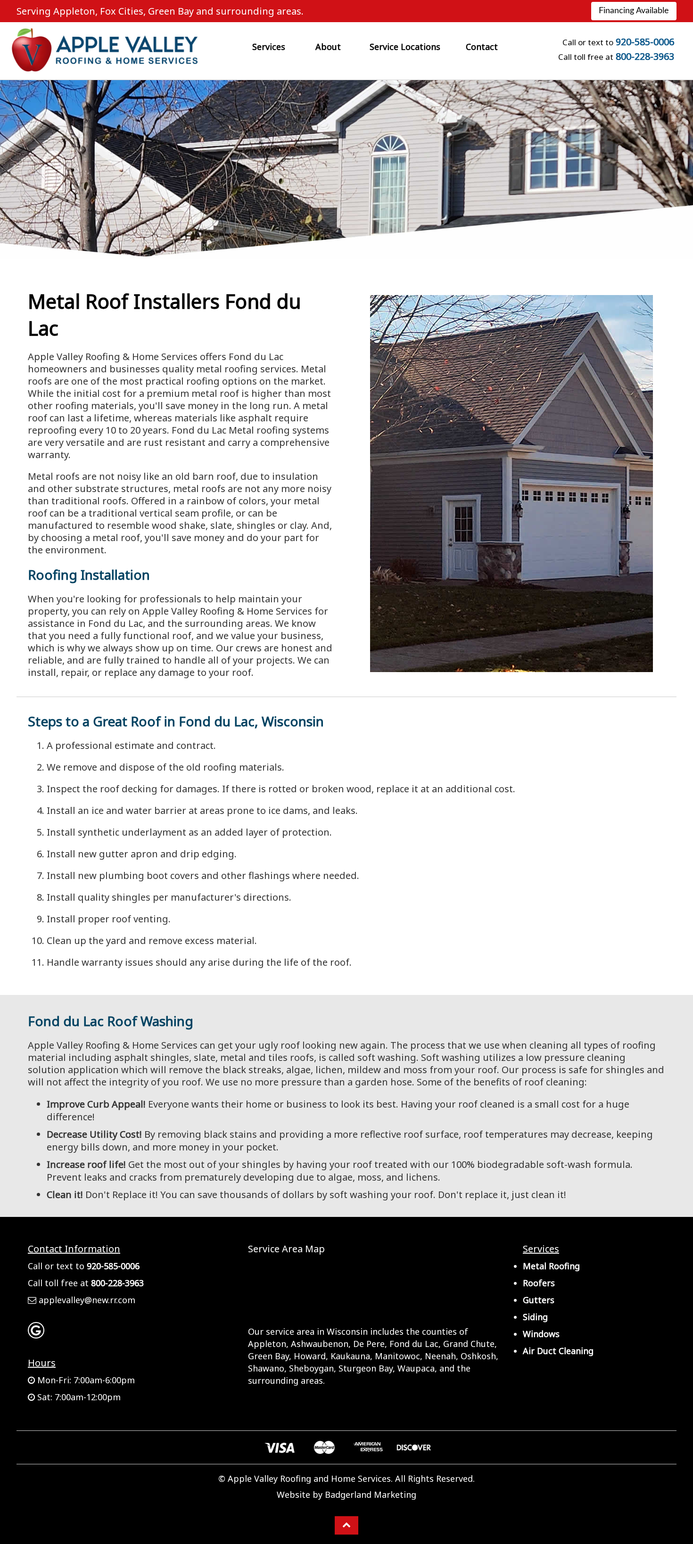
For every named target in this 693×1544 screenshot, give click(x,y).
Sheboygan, (312, 1368)
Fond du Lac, (415, 1343)
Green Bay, (269, 1356)
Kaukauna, (351, 1356)
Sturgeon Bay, (366, 1368)
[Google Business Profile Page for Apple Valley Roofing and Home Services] (36, 1334)
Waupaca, (417, 1368)
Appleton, (268, 1343)
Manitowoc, (398, 1356)
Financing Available (634, 11)
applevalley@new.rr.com (87, 1300)
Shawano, (267, 1368)
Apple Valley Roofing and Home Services (309, 1478)
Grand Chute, (470, 1343)
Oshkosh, (479, 1356)
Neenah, (441, 1356)
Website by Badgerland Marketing (346, 1494)
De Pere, (370, 1343)
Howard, (311, 1356)
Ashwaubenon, (321, 1343)
